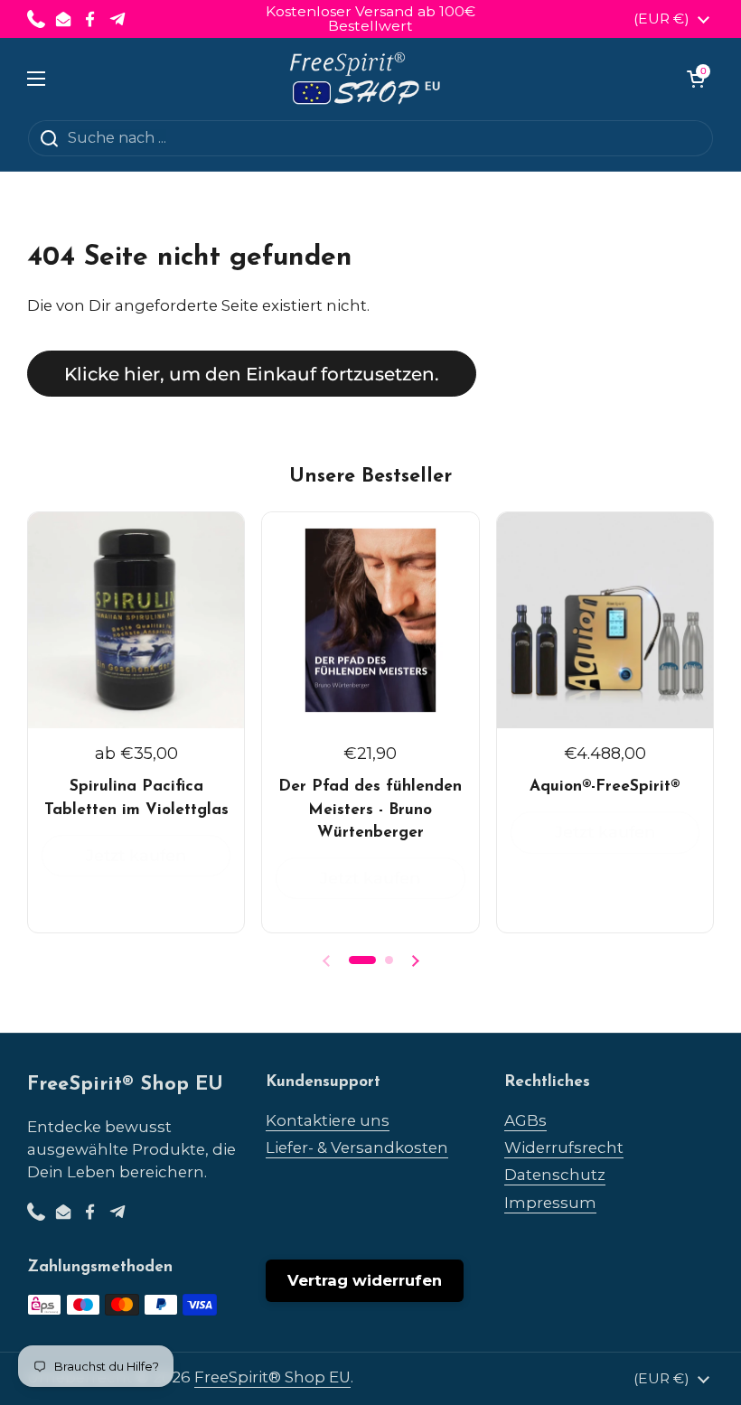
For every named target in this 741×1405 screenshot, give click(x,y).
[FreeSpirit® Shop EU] (366, 79)
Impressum (550, 1203)
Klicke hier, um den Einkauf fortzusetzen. (251, 373)
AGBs (525, 1120)
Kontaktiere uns (327, 1120)
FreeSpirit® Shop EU (272, 1377)
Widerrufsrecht (564, 1147)
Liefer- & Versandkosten (357, 1147)
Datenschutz (554, 1175)
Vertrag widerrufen (364, 1280)
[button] (696, 79)
